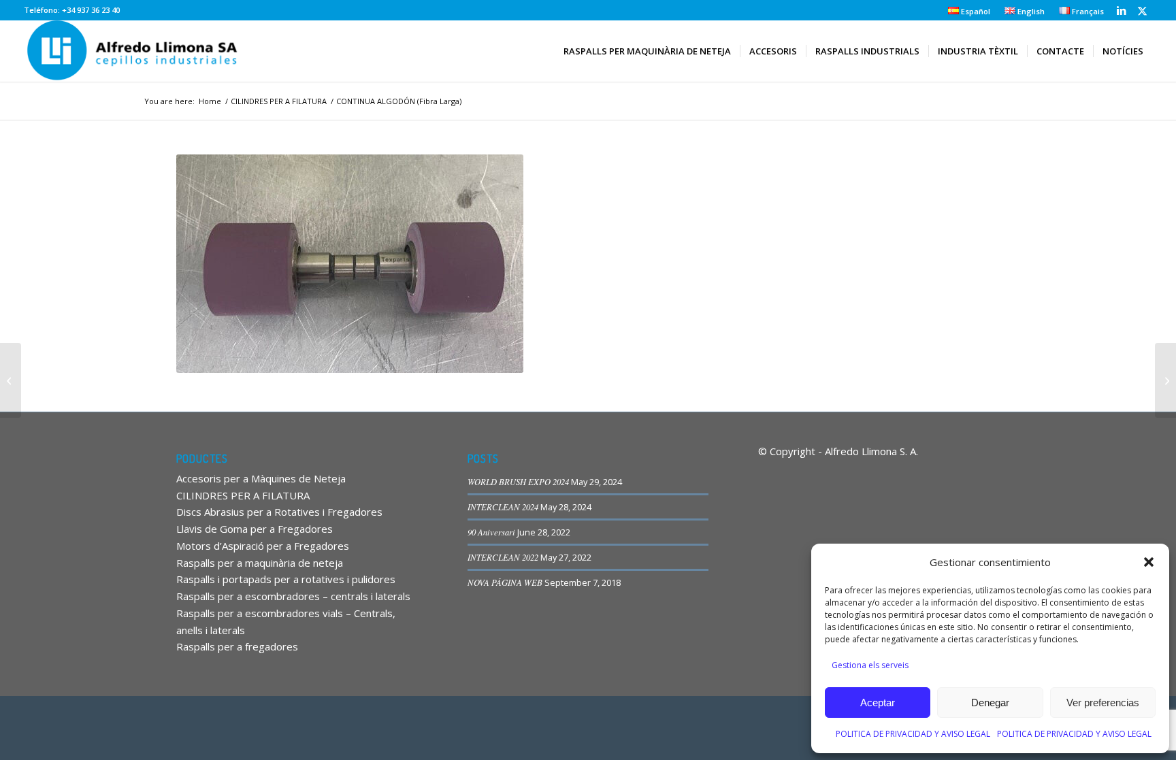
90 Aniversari (491, 532)
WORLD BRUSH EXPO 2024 (518, 481)
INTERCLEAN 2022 (503, 557)
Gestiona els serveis (870, 665)
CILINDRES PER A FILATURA (243, 495)
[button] (1149, 562)
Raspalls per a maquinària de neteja (259, 562)
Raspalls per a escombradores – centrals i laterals (293, 596)
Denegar (990, 702)
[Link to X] (1142, 10)
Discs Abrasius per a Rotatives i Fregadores (279, 511)
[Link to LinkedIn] (1121, 10)
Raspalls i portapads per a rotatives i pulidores (285, 579)
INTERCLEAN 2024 (503, 506)
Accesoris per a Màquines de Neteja (261, 478)
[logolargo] (134, 51)
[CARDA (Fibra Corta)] (10, 380)
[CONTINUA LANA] (1165, 380)
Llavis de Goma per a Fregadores (254, 528)
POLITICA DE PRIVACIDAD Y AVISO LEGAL (913, 734)
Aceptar (877, 702)
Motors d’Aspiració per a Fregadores (262, 545)
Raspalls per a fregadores (237, 646)
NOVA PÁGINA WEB (505, 582)
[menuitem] (969, 11)
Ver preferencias (1102, 702)
